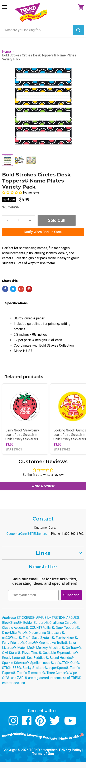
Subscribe (71, 595)
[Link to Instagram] (14, 723)
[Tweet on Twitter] (13, 289)
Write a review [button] (43, 486)
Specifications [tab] (16, 303)
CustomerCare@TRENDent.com (28, 534)
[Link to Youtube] (70, 723)
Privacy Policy (70, 750)
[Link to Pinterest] (41, 723)
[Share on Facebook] (5, 289)
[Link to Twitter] (55, 723)
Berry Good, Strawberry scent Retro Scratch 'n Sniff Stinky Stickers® (22, 434)
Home (6, 52)
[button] (12, 192)
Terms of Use (43, 754)
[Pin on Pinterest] (29, 289)
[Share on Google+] (21, 289)
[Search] (78, 30)
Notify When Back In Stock (43, 232)
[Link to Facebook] (27, 723)
